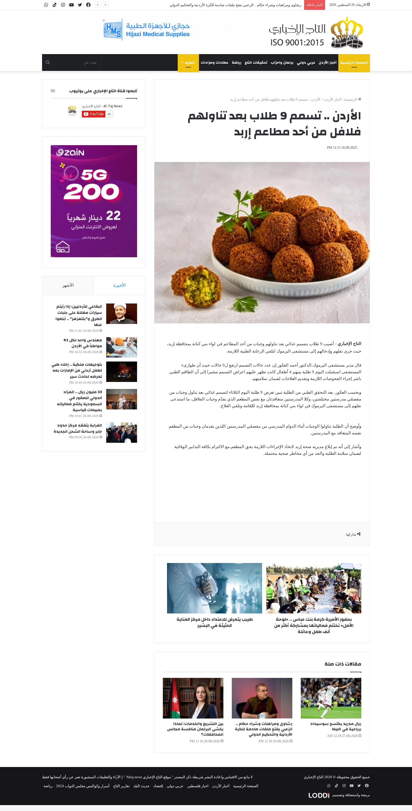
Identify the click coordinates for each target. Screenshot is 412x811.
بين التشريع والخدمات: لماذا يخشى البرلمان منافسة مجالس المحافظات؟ (195, 729)
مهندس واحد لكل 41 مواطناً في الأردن (82, 343)
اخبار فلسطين (198, 786)
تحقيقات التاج (256, 62)
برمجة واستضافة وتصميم (351, 795)
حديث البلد (141, 786)
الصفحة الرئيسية (354, 62)
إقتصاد (158, 786)
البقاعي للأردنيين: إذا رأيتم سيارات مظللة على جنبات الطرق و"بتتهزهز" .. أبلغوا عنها (78, 315)
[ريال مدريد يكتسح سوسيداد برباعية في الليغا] (331, 698)
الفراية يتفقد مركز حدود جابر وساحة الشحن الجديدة (78, 428)
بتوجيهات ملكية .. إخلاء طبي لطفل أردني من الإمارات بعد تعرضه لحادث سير (76, 370)
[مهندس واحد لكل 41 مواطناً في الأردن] (121, 347)
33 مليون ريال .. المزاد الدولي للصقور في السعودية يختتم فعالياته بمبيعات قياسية (79, 401)
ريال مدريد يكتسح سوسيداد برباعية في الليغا (335, 726)
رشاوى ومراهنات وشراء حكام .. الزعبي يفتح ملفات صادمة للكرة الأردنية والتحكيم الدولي (263, 729)
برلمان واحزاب (282, 62)
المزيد (190, 62)
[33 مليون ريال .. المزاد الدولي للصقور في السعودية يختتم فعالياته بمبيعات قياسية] (121, 399)
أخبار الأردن (328, 62)
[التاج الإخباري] (318, 32)
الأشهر (68, 285)
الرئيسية (351, 99)
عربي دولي (306, 62)
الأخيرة (120, 285)
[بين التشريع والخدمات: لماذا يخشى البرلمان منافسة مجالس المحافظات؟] (193, 698)
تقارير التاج (121, 786)
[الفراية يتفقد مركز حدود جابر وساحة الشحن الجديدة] (121, 432)
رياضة (236, 62)
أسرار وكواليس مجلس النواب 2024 (83, 786)
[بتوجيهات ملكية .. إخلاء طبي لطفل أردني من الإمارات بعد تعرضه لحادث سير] (121, 372)
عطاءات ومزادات (214, 62)
